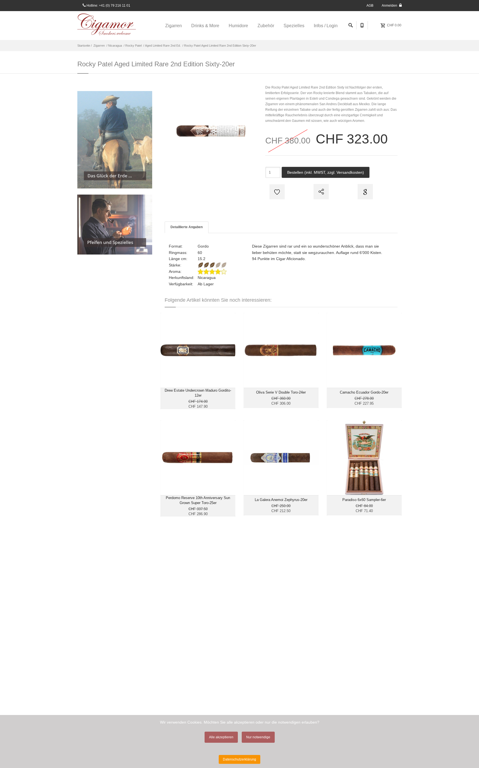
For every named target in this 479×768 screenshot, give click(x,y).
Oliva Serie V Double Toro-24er (281, 392)
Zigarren (99, 45)
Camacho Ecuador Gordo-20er (364, 392)
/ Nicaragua (114, 45)
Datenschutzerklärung (239, 759)
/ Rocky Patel (132, 45)
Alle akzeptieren (221, 737)
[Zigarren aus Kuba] (114, 139)
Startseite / (85, 45)
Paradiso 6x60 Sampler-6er (364, 500)
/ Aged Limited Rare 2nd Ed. (161, 45)
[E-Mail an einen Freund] (320, 191)
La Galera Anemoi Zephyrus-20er (281, 500)
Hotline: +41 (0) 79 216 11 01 (108, 5)
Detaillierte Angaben (186, 227)
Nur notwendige (258, 737)
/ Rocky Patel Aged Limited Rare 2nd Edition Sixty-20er (219, 45)
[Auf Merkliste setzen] (276, 191)
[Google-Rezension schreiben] (364, 191)
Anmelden (390, 5)
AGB (369, 5)
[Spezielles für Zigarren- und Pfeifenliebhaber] (114, 225)
